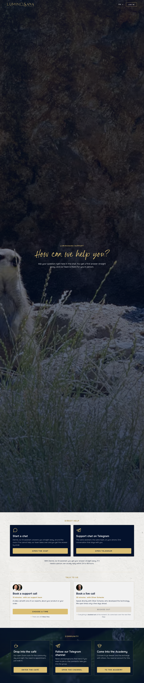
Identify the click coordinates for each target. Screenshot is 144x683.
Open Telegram (103, 551)
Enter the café (30, 670)
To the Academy (114, 670)
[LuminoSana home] (20, 4)
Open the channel (72, 670)
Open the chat (40, 551)
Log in (131, 5)
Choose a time (40, 612)
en (120, 4)
